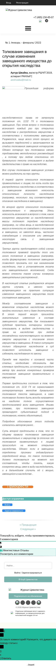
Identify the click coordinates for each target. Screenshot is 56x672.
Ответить (6, 658)
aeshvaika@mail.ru (21, 80)
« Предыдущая (28, 525)
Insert (31, 665)
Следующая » (28, 529)
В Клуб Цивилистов (28, 579)
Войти (17, 572)
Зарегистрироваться (32, 572)
